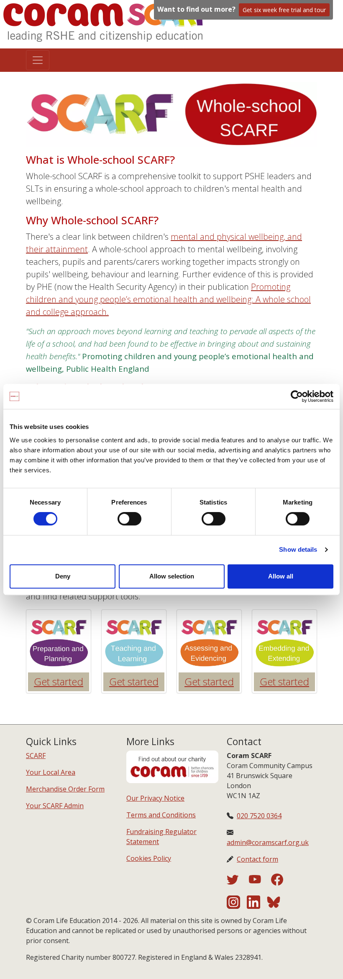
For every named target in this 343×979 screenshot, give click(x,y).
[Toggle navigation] (37, 60)
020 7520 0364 (259, 815)
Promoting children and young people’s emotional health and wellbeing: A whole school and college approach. (168, 299)
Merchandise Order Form (65, 789)
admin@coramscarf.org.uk (268, 842)
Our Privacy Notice (155, 798)
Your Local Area (50, 772)
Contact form (257, 859)
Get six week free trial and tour (284, 10)
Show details (298, 549)
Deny (62, 576)
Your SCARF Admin (55, 805)
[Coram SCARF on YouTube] (260, 881)
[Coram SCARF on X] (238, 881)
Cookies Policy (148, 858)
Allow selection (171, 576)
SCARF (36, 755)
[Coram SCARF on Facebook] (277, 881)
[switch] (129, 518)
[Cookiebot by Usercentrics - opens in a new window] (296, 396)
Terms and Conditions (161, 814)
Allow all (280, 576)
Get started (58, 681)
